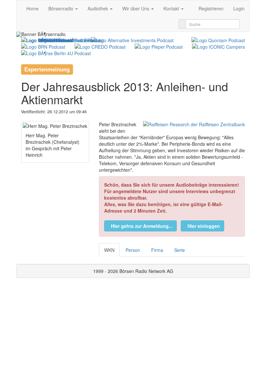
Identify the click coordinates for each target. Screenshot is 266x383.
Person (133, 250)
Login (239, 8)
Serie (179, 250)
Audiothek (98, 8)
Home (32, 8)
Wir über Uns (136, 8)
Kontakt (171, 8)
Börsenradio (61, 8)
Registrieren (211, 8)
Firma (157, 250)
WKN (109, 250)
